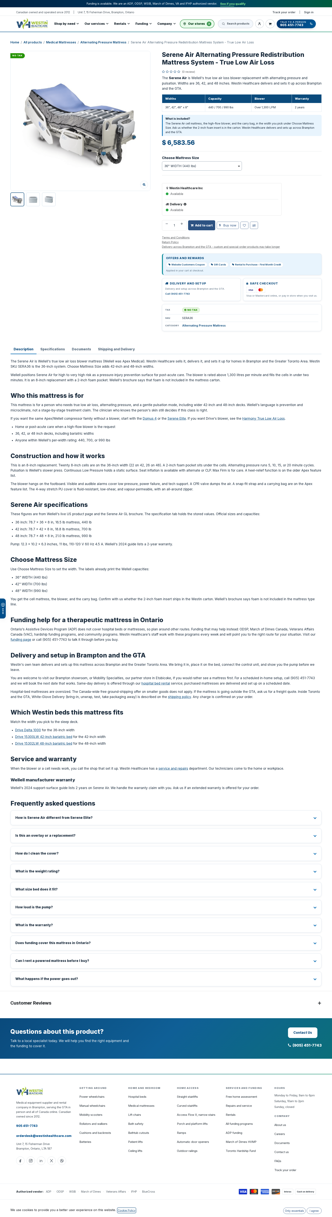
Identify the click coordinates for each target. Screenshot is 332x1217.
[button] (80, 121)
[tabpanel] (166, 672)
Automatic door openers (193, 1142)
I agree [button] (314, 1210)
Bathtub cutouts (138, 1133)
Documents (282, 1143)
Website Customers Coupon (188, 264)
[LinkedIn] (41, 1160)
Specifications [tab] (52, 349)
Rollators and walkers (93, 1124)
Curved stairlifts (187, 1106)
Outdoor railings (187, 1151)
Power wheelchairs (92, 1096)
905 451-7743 (26, 1126)
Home (14, 42)
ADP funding (234, 1133)
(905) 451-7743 (307, 1045)
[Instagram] (31, 1160)
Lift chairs (134, 1115)
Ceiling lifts (135, 1151)
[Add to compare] (254, 225)
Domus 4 (150, 418)
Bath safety (135, 1124)
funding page (21, 640)
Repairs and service (239, 1106)
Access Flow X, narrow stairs (196, 1115)
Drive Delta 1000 (28, 730)
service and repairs (173, 768)
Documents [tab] (81, 349)
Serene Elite (177, 418)
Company (164, 24)
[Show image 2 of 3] (33, 199)
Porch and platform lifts (192, 1124)
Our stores (199, 24)
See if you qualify (233, 4)
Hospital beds (137, 1096)
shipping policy (179, 697)
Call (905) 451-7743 (177, 293)
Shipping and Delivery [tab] (116, 349)
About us (280, 1125)
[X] (51, 1160)
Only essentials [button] (294, 1210)
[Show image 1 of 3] (17, 199)
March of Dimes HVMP (241, 1142)
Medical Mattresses (61, 42)
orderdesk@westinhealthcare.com (43, 1136)
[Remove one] (166, 225)
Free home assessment (241, 1096)
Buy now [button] (229, 225)
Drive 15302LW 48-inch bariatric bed (43, 743)
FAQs (277, 1161)
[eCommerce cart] (270, 23)
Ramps (181, 1133)
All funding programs (239, 1124)
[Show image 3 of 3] (49, 199)
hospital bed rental (155, 683)
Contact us (281, 1152)
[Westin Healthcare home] (32, 23)
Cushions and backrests (95, 1133)
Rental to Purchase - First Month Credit (258, 264)
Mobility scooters (90, 1115)
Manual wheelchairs (92, 1106)
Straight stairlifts (187, 1096)
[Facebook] (20, 1160)
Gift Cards (220, 264)
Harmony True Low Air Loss (263, 418)
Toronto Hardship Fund (241, 1151)
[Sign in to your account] (259, 23)
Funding (141, 24)
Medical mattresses (141, 1106)
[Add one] (182, 225)
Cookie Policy (126, 1210)
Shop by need (64, 24)
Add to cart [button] (204, 225)
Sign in (309, 12)
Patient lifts (135, 1142)
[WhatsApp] (62, 1160)
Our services (95, 24)
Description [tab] (23, 349)
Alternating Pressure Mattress (103, 42)
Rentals (120, 24)
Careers (279, 1134)
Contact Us (302, 1033)
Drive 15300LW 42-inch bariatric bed (43, 737)
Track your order (283, 12)
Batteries (85, 1142)
